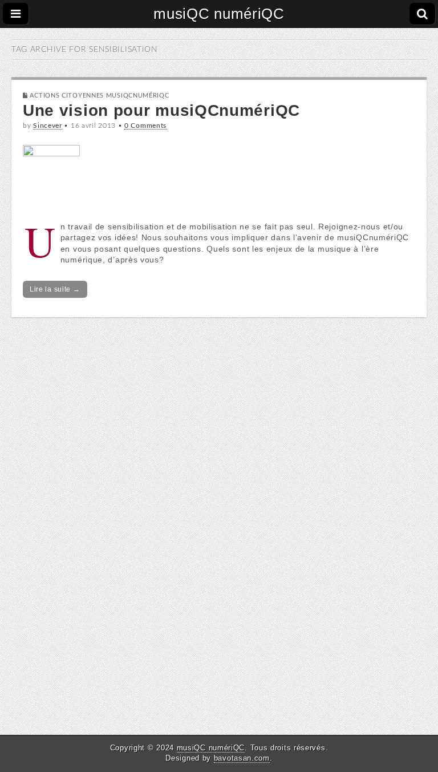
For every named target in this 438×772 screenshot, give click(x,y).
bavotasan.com (242, 758)
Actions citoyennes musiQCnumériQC (99, 95)
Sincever (47, 125)
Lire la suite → (55, 289)
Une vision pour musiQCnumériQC (161, 110)
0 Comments (145, 125)
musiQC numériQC (219, 13)
